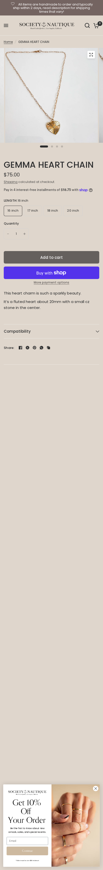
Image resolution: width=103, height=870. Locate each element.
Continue (27, 850)
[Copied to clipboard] (49, 348)
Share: (9, 347)
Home (8, 42)
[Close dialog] (95, 788)
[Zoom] (91, 54)
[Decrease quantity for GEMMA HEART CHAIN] (8, 234)
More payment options (51, 282)
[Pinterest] (35, 348)
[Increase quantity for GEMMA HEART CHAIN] (24, 234)
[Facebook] (21, 348)
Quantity (11, 223)
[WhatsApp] (41, 348)
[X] (27, 348)
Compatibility (17, 331)
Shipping (11, 182)
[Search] (87, 25)
